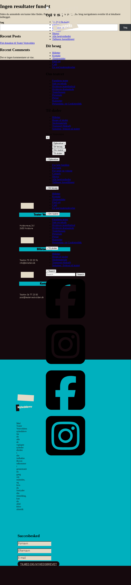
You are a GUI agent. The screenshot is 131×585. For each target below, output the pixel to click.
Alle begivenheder (61, 36)
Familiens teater (60, 80)
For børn (56, 168)
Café (54, 64)
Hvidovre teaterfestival (63, 86)
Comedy (56, 173)
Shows (55, 33)
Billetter (56, 52)
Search (80, 274)
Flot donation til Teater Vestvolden (17, 43)
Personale (57, 95)
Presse (55, 98)
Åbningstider (58, 58)
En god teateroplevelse (63, 67)
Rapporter (57, 100)
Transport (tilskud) (61, 126)
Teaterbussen (58, 92)
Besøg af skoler (60, 120)
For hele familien (60, 165)
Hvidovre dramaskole (63, 89)
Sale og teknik (59, 83)
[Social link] (65, 320)
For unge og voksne (62, 170)
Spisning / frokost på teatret (66, 128)
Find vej (56, 61)
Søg (2, 22)
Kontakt (56, 55)
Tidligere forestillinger (63, 39)
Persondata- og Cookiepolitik (67, 103)
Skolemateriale (59, 123)
